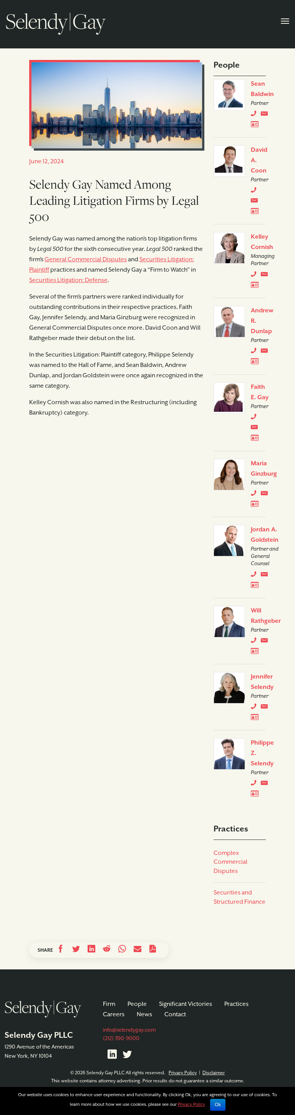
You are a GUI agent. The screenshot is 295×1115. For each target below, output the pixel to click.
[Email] (137, 950)
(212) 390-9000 (121, 1038)
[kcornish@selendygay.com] (266, 275)
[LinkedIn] (112, 1056)
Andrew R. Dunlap (262, 321)
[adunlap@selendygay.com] (266, 352)
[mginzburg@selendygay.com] (266, 494)
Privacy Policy (183, 1073)
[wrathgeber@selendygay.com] (266, 642)
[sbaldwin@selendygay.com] (266, 115)
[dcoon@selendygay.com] (256, 202)
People (137, 1004)
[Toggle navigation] (285, 20)
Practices (236, 1004)
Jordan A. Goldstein (264, 535)
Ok (218, 1105)
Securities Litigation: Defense (68, 280)
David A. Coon (259, 160)
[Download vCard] (256, 125)
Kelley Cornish (262, 242)
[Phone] (255, 115)
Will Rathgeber (266, 616)
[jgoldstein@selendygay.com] (266, 575)
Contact (175, 1014)
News (144, 1014)
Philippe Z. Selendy (262, 753)
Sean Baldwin (262, 89)
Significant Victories (185, 1004)
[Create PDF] (153, 950)
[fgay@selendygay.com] (256, 428)
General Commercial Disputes (86, 259)
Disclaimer (213, 1073)
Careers (113, 1014)
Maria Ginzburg (264, 469)
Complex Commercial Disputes (230, 862)
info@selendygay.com (129, 1030)
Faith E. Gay (259, 392)
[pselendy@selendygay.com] (266, 784)
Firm (109, 1004)
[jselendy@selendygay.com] (266, 708)
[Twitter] (127, 1056)
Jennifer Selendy (262, 682)
